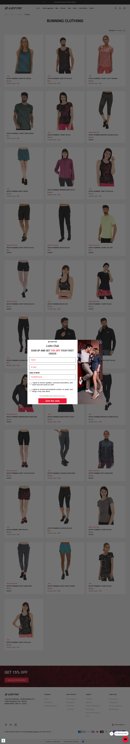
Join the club (52, 401)
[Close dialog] (100, 342)
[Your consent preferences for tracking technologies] (3, 740)
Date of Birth (34, 373)
